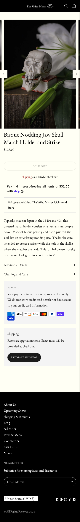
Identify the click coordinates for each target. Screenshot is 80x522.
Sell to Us (10, 428)
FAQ (7, 423)
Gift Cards (10, 447)
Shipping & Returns (17, 417)
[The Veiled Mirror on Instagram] (65, 500)
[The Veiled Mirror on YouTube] (74, 500)
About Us (10, 404)
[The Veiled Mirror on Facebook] (57, 500)
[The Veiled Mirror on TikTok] (69, 500)
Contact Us (11, 441)
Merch (8, 453)
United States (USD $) (19, 498)
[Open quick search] (66, 6)
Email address (15, 478)
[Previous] (3, 74)
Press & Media (13, 435)
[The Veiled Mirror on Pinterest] (61, 500)
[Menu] (6, 6)
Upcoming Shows (15, 410)
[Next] (76, 74)
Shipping (27, 177)
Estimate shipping (24, 357)
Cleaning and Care (16, 274)
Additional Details (15, 265)
